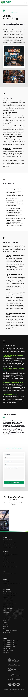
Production (6, 559)
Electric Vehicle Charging (9, 602)
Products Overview (8, 539)
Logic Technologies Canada (9, 644)
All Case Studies (7, 591)
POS (4, 610)
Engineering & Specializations (10, 555)
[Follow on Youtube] (18, 684)
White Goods (6, 612)
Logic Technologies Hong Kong (10, 640)
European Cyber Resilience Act (10, 566)
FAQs (4, 628)
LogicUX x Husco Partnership (10, 593)
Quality (5, 564)
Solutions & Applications (9, 573)
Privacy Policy (6, 632)
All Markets (6, 581)
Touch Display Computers (9, 543)
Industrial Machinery (8, 604)
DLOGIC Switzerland (8, 650)
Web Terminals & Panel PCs (9, 545)
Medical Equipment (7, 608)
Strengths (5, 553)
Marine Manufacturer (8, 606)
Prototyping (6, 560)
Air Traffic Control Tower (9, 595)
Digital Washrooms (7, 600)
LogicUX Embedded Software (10, 547)
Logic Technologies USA (8, 642)
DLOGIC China (6, 652)
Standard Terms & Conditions (10, 630)
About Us (5, 620)
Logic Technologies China (9, 646)
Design (4, 557)
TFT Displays (6, 541)
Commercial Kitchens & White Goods (11, 583)
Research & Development (9, 562)
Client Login (6, 626)
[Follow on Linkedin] (14, 684)
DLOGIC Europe (6, 648)
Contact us (5, 624)
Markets (5, 622)
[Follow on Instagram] (10, 684)
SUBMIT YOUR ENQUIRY (14, 482)
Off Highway (6, 585)
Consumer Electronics (8, 597)
